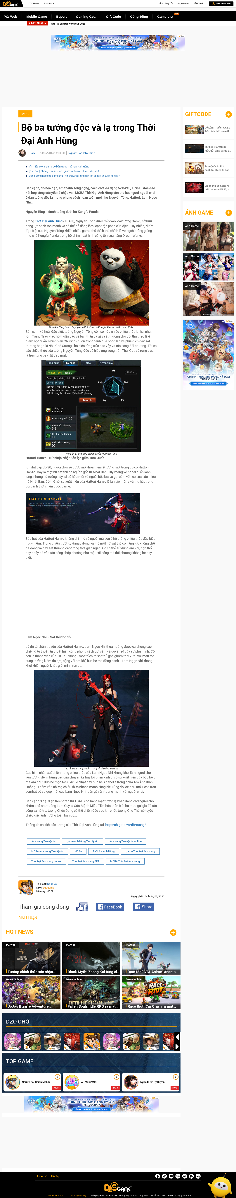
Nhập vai (52, 883)
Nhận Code (216, 129)
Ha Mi (33, 153)
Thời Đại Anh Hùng (104, 851)
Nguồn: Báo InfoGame (81, 153)
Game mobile (14, 979)
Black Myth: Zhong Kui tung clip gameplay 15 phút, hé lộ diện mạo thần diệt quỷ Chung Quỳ (151, 23)
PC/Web (10, 944)
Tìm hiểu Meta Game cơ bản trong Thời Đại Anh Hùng (59, 166)
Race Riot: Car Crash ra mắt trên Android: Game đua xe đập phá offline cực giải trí (153, 1006)
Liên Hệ (42, 1176)
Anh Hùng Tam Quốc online (125, 841)
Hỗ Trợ (55, 1176)
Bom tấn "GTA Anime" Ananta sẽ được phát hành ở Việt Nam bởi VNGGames (153, 972)
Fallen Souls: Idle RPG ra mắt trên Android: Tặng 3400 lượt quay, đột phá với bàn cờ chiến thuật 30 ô (92, 1006)
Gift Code (113, 16)
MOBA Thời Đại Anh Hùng (125, 861)
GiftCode (198, 114)
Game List (165, 16)
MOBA (78, 851)
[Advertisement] (118, 81)
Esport (61, 16)
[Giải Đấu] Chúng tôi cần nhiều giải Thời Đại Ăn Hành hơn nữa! (64, 171)
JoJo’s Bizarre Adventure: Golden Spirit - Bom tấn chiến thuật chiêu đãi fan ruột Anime (33, 1006)
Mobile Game (36, 16)
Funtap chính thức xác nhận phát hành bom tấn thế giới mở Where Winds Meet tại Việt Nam (34, 972)
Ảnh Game (199, 212)
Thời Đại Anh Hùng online (46, 861)
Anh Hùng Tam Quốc (43, 841)
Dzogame (48, 887)
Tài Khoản (199, 3)
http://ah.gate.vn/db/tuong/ (125, 825)
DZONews (34, 3)
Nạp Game (183, 3)
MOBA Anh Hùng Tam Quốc (47, 851)
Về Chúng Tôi (166, 3)
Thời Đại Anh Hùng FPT (85, 861)
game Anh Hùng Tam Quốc (82, 841)
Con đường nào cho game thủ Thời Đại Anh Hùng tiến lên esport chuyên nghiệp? (74, 175)
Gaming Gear (86, 16)
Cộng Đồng (139, 16)
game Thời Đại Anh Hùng (140, 851)
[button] (177, 1046)
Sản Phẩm (49, 3)
